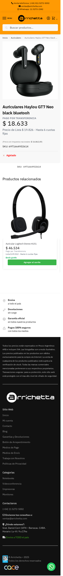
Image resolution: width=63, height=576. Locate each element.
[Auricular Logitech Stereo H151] (30, 212)
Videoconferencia (12, 483)
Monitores (8, 494)
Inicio (5, 37)
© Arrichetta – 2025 (18, 557)
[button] (54, 18)
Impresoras (9, 489)
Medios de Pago (11, 447)
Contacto (7, 426)
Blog (5, 431)
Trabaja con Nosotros (14, 458)
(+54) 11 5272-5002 (13, 509)
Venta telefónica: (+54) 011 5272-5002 (31, 3)
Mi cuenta (8, 420)
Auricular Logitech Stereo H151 (21, 243)
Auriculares (16, 37)
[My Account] (48, 18)
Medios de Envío (11, 452)
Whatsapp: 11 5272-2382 (31, 9)
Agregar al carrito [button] (32, 262)
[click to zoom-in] (31, 70)
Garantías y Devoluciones (16, 436)
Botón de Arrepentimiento (16, 442)
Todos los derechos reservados (24, 560)
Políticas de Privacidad (14, 463)
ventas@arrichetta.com (31, 6)
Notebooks (8, 478)
